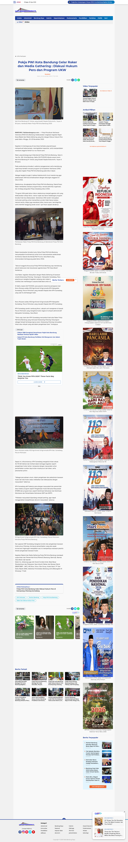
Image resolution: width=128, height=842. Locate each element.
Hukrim (49, 18)
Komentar (21, 80)
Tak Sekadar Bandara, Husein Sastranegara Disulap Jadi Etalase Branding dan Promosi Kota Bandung (93, 753)
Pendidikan (83, 18)
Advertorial (28, 18)
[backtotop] (64, 819)
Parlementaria (72, 18)
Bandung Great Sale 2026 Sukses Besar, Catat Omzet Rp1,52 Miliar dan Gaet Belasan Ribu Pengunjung (92, 770)
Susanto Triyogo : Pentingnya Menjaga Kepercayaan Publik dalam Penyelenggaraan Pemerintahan (106, 123)
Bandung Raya (39, 18)
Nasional (57, 828)
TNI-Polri (71, 830)
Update (70, 280)
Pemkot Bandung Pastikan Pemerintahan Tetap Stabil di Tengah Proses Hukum (89, 123)
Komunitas (44, 828)
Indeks (19, 18)
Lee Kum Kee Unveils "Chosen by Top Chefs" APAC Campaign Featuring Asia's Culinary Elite (92, 2)
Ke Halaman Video (105, 91)
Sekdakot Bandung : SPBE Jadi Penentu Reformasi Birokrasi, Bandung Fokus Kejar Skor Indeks (89, 139)
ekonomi (57, 833)
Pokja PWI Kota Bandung (50, 597)
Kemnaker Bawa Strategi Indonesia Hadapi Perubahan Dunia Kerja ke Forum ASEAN (93, 761)
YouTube (34, 834)
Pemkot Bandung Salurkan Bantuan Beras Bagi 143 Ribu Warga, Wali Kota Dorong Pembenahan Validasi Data (93, 744)
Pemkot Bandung (34, 597)
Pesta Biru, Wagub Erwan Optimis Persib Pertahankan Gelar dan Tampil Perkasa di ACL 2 (93, 778)
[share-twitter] (75, 80)
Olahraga (71, 828)
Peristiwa (92, 18)
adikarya (43, 833)
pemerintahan (73, 833)
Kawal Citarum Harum (89, 826)
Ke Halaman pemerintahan (97, 146)
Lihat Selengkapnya (97, 786)
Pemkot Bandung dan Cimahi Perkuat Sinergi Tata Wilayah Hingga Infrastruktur (105, 139)
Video (20, 22)
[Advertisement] (64, 39)
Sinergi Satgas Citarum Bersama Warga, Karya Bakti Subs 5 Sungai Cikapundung (89, 100)
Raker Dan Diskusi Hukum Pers (26, 600)
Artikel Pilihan (89, 110)
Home (19, 2)
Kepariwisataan (59, 18)
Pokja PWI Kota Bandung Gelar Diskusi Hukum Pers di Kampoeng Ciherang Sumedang (36, 590)
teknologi (85, 833)
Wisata (85, 830)
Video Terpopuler (90, 86)
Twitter (31, 834)
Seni (105, 18)
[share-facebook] (72, 80)
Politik (100, 18)
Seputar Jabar (59, 830)
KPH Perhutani (21, 597)
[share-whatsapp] (78, 80)
